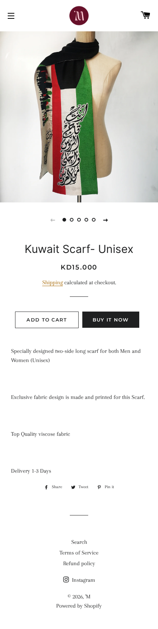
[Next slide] (105, 220)
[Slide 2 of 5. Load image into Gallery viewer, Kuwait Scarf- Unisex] (71, 219)
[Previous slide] (52, 220)
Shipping (52, 282)
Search (79, 542)
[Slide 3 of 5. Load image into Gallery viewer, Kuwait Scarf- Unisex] (79, 219)
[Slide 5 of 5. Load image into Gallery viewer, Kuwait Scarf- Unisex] (93, 219)
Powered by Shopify (79, 605)
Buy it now (111, 320)
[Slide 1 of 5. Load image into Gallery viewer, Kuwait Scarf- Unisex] (64, 219)
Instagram (83, 580)
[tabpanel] (79, 115)
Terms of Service (79, 552)
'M (87, 596)
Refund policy (79, 563)
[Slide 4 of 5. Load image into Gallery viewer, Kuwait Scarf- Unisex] (86, 219)
